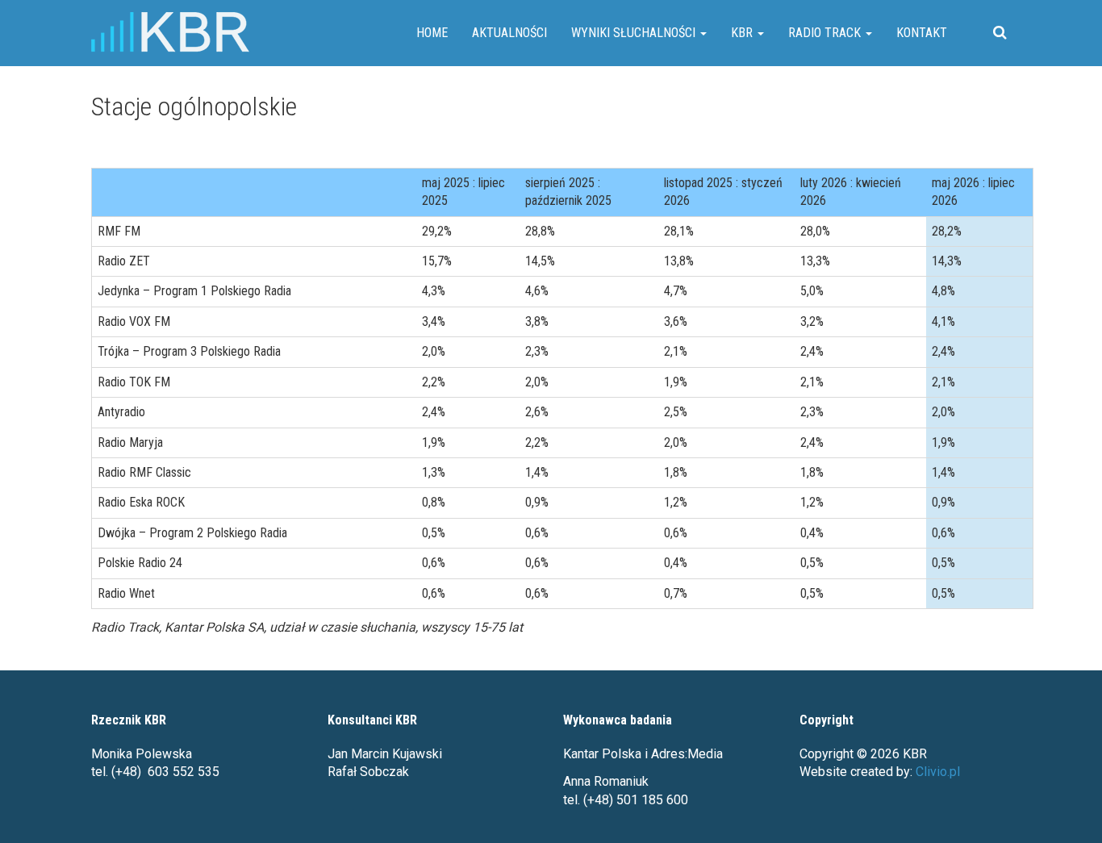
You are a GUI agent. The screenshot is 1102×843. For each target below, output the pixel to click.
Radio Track (826, 32)
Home (432, 32)
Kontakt (921, 32)
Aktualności (509, 32)
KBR (743, 32)
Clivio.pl (938, 771)
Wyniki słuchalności (635, 32)
